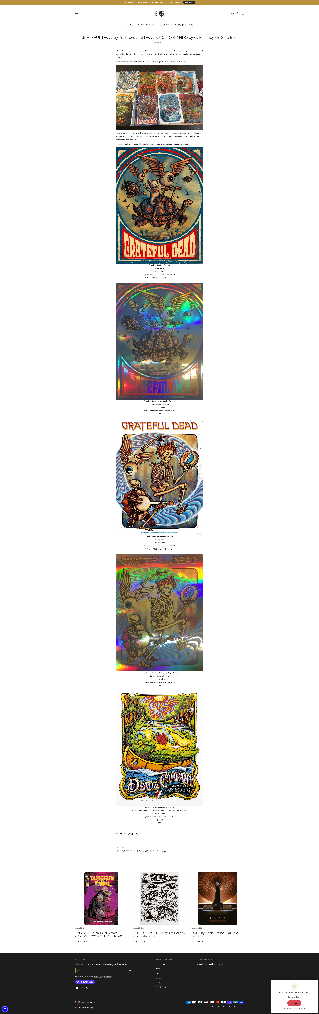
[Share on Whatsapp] (132, 833)
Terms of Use (98, 976)
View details (80, 941)
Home (123, 25)
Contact (158, 978)
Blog (131, 25)
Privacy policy (227, 1007)
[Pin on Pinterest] (128, 833)
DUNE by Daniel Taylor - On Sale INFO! (215, 934)
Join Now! (188, 2)
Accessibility (160, 964)
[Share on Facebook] (121, 833)
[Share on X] (125, 833)
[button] (76, 13)
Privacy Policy (107, 976)
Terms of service (239, 1007)
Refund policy (216, 1007)
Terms (158, 982)
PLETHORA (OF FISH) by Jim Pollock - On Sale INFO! (159, 934)
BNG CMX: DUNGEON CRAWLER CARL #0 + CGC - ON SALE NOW (99, 934)
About (158, 968)
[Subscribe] (130, 970)
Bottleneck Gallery (87, 1008)
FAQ (157, 973)
